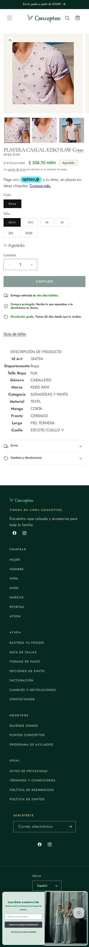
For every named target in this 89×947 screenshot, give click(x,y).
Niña (13, 578)
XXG (31, 233)
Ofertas (16, 607)
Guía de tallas (15, 334)
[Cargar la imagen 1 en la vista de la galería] (17, 130)
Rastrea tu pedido (26, 642)
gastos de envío (17, 169)
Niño (14, 588)
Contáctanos (22, 699)
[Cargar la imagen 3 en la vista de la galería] (71, 130)
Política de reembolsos (31, 790)
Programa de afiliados (31, 744)
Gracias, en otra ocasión (23, 932)
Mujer (14, 559)
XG (13, 233)
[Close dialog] (84, 895)
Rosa (15, 204)
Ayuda (15, 616)
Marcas (16, 597)
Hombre (16, 569)
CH (33, 223)
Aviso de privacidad (28, 771)
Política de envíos (27, 799)
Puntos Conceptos (27, 735)
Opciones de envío (27, 671)
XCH (15, 223)
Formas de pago (24, 661)
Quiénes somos (23, 725)
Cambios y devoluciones (32, 690)
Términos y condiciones (32, 780)
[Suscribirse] (70, 826)
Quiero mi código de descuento (23, 924)
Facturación (21, 680)
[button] (9, 18)
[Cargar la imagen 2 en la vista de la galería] (44, 130)
